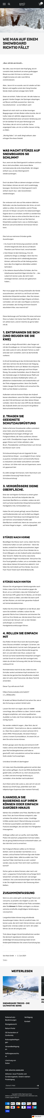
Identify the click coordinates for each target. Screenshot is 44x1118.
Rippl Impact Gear (27, 1094)
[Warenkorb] (40, 4)
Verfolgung (28, 1017)
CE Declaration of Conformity (11, 1034)
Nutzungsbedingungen (12, 1041)
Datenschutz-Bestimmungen (10, 1018)
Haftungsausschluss (12, 1055)
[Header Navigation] (4, 4)
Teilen (5, 960)
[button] (38, 1116)
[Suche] (9, 4)
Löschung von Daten (10, 1061)
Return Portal (10, 1028)
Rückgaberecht (11, 1024)
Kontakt (27, 1021)
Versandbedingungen (12, 1048)
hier (38, 943)
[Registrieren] (38, 1085)
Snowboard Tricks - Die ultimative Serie (16, 1004)
